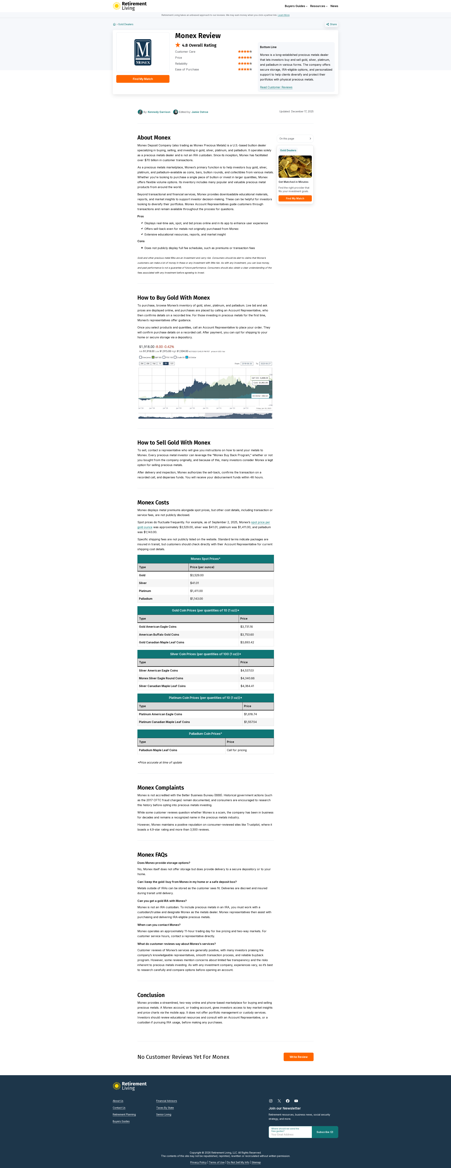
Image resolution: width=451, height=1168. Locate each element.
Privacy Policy (198, 1162)
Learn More (284, 15)
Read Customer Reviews (276, 87)
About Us (118, 1100)
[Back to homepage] (114, 24)
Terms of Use (217, 1162)
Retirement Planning (124, 1114)
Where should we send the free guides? (285, 1129)
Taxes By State (165, 1107)
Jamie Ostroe (199, 111)
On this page (286, 138)
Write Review (299, 1057)
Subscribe (323, 1131)
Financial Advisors (166, 1100)
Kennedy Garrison (159, 111)
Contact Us (119, 1107)
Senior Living (163, 1114)
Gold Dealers (125, 24)
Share (333, 24)
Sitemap (256, 1162)
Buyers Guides (121, 1121)
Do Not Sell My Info (238, 1162)
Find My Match (143, 79)
